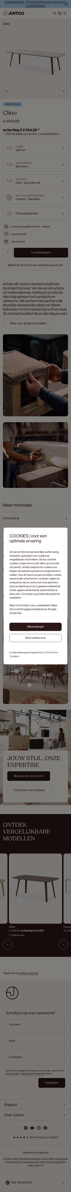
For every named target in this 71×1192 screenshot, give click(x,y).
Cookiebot (14, 656)
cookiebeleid (43, 605)
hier (19, 613)
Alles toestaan (35, 626)
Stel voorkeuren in (35, 637)
